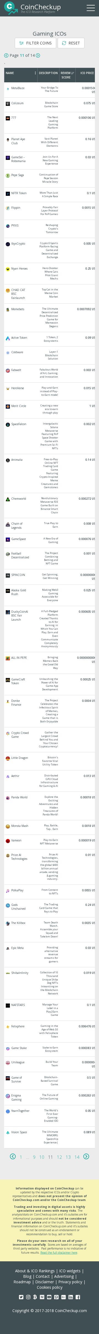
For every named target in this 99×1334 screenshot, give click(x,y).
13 (68, 1157)
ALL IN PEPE (49, 662)
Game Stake (49, 1049)
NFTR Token (49, 195)
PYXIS (49, 229)
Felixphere (49, 1031)
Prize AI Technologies (49, 867)
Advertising (64, 1276)
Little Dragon (49, 761)
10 (41, 1157)
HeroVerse (49, 391)
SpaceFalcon (49, 436)
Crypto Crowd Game (49, 739)
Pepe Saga (49, 178)
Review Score (65, 75)
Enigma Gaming (49, 1097)
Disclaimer (44, 1281)
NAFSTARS (49, 1010)
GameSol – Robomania (49, 160)
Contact (43, 1276)
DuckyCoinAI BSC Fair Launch (49, 629)
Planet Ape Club (49, 142)
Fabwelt (49, 373)
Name (10, 73)
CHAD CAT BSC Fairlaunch (49, 293)
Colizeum (49, 105)
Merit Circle (49, 409)
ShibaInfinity (49, 983)
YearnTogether (49, 1115)
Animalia (49, 473)
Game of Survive (49, 1081)
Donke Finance (49, 711)
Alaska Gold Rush (49, 595)
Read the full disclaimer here (58, 1252)
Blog (27, 1276)
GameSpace (49, 540)
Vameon (49, 842)
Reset (73, 43)
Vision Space (49, 1137)
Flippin (49, 211)
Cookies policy (49, 1287)
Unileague (49, 1064)
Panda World (49, 806)
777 (49, 122)
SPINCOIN (49, 576)
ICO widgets (70, 1270)
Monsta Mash (49, 827)
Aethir (49, 781)
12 (59, 1157)
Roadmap (22, 1281)
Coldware (49, 355)
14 (77, 1157)
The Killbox (49, 929)
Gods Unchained (49, 908)
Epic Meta (49, 954)
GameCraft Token (49, 684)
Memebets (49, 318)
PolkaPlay (49, 892)
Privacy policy (70, 1281)
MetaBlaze (49, 90)
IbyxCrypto (49, 250)
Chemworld (49, 505)
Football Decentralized (49, 558)
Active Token (49, 339)
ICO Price (87, 73)
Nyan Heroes (49, 273)
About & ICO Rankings (35, 1270)
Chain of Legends (49, 525)
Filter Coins (38, 43)
